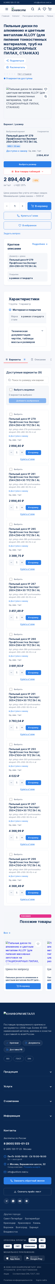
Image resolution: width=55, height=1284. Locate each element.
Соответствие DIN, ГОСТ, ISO (26, 1274)
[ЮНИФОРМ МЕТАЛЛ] (20, 9)
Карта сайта (41, 1280)
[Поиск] (33, 9)
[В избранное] (46, 89)
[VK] (26, 1201)
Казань (36, 1223)
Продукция (11, 1071)
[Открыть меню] (7, 9)
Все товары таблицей (27, 171)
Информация (12, 1115)
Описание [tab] (40, 359)
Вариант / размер (14, 124)
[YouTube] (20, 1201)
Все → (7, 933)
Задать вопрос (12, 233)
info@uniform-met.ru (42, 2)
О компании (11, 1101)
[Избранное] (44, 9)
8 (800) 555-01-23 (16, 1143)
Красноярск (24, 1223)
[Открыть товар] (23, 952)
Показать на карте (32, 1167)
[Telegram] (6, 1201)
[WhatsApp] (13, 1201)
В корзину (41, 206)
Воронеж (8, 1227)
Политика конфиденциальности (18, 1280)
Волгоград (21, 1227)
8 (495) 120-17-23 (11, 2)
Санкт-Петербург (13, 1218)
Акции (6, 1274)
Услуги (8, 1086)
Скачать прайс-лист (29, 1191)
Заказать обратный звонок (29, 1180)
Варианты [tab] (17, 359)
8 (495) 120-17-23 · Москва (17, 1149)
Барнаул (34, 1227)
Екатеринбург (32, 1218)
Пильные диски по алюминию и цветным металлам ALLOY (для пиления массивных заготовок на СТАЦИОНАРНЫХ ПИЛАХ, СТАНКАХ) (23, 978)
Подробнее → (40, 244)
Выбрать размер (27, 164)
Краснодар (10, 1223)
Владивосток (11, 1231)
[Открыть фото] (46, 96)
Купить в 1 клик (29, 215)
